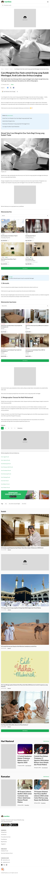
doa (6, 503)
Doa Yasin (24, 503)
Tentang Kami (4, 832)
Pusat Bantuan (4, 839)
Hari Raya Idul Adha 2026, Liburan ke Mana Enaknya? (14, 725)
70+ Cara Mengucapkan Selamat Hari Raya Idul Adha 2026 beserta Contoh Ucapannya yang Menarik (24, 685)
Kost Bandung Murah (6, 463)
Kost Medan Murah (5, 487)
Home (2, 69)
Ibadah (11, 69)
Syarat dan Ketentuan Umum (7, 853)
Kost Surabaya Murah (6, 470)
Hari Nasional (28, 765)
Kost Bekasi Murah (5, 484)
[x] (4, 865)
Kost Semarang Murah (6, 473)
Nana (12, 84)
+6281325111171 (6, 862)
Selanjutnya (20, 428)
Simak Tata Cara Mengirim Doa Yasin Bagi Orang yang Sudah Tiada (17, 118)
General (6, 69)
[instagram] (6, 865)
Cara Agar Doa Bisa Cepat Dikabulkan (10, 126)
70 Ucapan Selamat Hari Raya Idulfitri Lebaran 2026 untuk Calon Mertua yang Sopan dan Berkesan (41, 796)
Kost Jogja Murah (5, 456)
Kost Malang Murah (5, 477)
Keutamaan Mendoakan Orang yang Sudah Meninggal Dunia (15, 123)
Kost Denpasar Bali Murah (7, 467)
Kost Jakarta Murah (5, 460)
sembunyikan (9, 115)
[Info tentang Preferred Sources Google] (17, 91)
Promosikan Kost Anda (5, 836)
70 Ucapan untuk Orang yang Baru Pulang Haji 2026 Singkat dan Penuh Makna (21, 608)
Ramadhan (27, 805)
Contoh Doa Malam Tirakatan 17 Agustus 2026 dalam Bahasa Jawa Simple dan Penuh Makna (41, 760)
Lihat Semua (25, 268)
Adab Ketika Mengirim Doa (8, 121)
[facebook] (2, 865)
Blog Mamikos (4, 841)
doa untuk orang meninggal (14, 503)
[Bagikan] (8, 88)
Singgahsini (3, 844)
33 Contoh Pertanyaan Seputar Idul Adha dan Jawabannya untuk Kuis (18, 646)
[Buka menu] (48, 2)
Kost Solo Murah (5, 480)
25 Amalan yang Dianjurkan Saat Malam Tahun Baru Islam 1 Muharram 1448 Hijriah (22, 548)
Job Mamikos (3, 834)
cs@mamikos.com (6, 860)
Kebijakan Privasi (4, 850)
